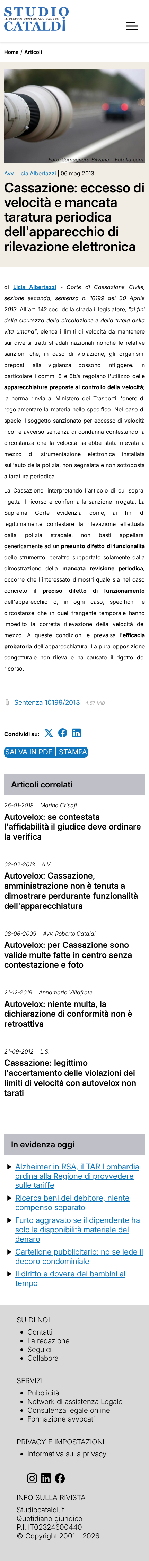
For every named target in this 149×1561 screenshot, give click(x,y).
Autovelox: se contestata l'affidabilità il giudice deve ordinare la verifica (72, 827)
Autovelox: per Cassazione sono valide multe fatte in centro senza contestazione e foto (68, 955)
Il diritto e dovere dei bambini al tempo (70, 1278)
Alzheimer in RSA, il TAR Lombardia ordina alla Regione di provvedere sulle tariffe (77, 1176)
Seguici (39, 1349)
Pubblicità (43, 1392)
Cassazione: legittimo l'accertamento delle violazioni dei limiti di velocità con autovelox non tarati (70, 1078)
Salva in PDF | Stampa (46, 751)
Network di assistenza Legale (75, 1401)
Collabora (43, 1358)
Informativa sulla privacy (66, 1453)
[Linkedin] (76, 732)
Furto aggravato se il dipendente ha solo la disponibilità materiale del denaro (77, 1229)
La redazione (48, 1340)
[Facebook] (62, 732)
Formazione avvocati (61, 1419)
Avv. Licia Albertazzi (30, 173)
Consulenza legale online (68, 1410)
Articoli (33, 52)
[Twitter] (48, 732)
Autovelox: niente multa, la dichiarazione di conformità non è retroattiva (68, 1014)
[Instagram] (32, 1478)
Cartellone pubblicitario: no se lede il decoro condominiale (79, 1256)
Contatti (40, 1332)
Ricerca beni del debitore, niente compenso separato (72, 1202)
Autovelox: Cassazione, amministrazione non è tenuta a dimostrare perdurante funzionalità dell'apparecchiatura (71, 891)
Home (11, 52)
